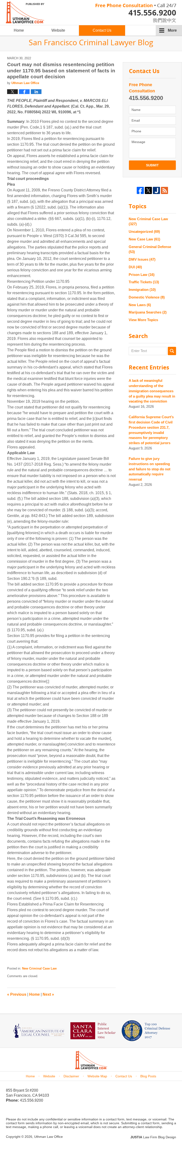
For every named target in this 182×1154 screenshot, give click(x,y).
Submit (152, 165)
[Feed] (164, 190)
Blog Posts (148, 1076)
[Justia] (156, 190)
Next (48, 994)
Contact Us (102, 30)
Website (58, 30)
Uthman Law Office (48, 1137)
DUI (135, 267)
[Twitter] (148, 190)
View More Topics (143, 320)
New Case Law (144, 239)
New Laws (140, 305)
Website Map (97, 1076)
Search (172, 351)
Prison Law (142, 275)
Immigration (142, 290)
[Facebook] (140, 190)
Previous (16, 994)
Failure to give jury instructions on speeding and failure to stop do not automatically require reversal (149, 469)
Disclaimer (71, 1076)
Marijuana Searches (148, 312)
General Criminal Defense (150, 249)
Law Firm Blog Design (153, 1137)
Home (19, 30)
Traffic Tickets (144, 282)
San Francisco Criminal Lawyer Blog (25, 12)
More (172, 30)
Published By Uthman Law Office (136, 13)
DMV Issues (142, 259)
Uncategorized (144, 231)
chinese (159, 19)
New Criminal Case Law (39, 968)
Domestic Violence (147, 297)
